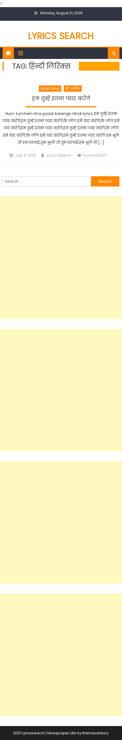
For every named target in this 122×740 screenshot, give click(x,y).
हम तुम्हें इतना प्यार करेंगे (61, 98)
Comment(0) (95, 155)
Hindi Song (50, 88)
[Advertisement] (61, 257)
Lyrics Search (61, 35)
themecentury (95, 733)
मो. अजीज (73, 88)
